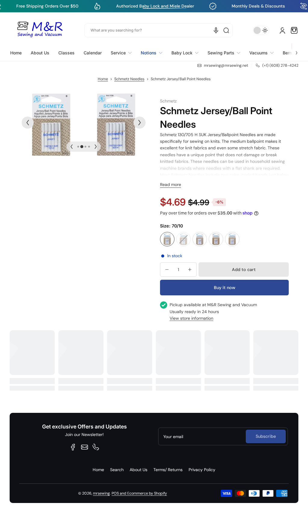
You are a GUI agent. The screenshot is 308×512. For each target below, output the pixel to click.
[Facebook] (73, 447)
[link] (121, 53)
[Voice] (216, 30)
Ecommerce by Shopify (147, 493)
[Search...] (226, 30)
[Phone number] (96, 447)
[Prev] (28, 123)
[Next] (140, 123)
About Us (138, 469)
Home (103, 79)
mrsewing (101, 493)
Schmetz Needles (129, 79)
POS (115, 493)
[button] (294, 30)
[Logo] (40, 30)
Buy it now (224, 287)
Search (117, 469)
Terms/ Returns (168, 469)
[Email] (84, 447)
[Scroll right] (292, 49)
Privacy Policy (202, 469)
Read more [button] (170, 184)
